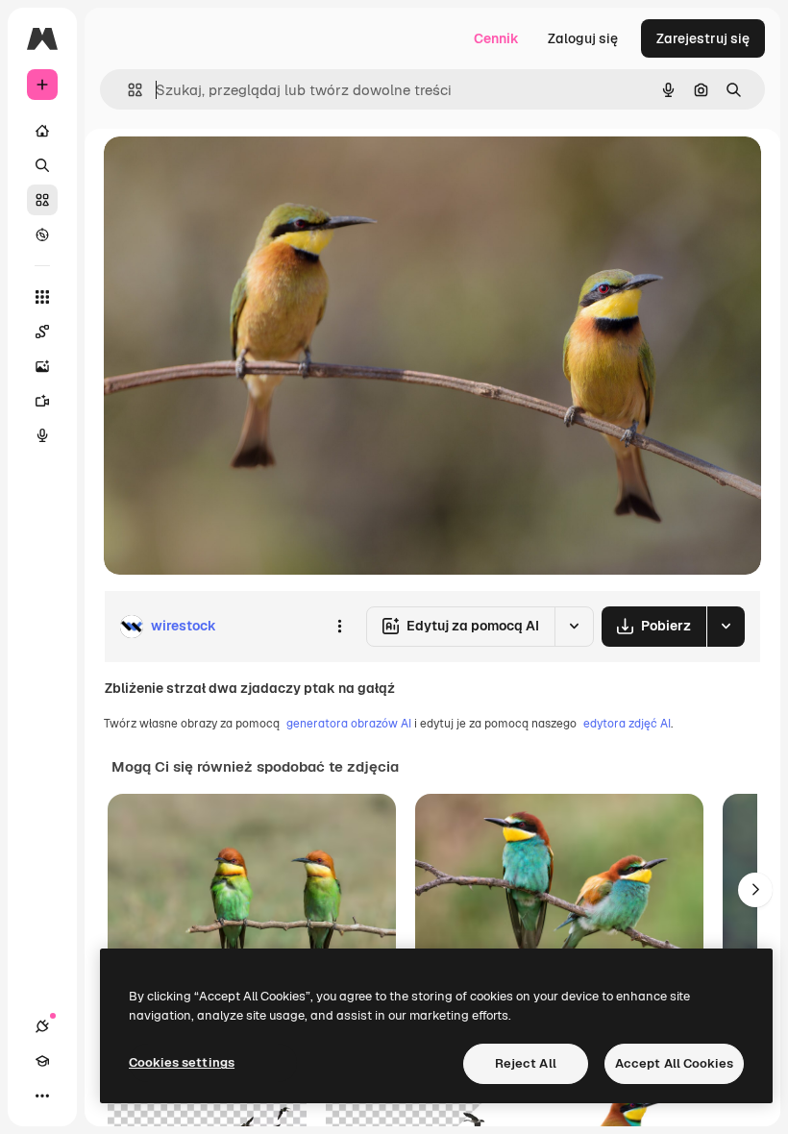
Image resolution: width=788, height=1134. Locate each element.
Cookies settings (181, 1062)
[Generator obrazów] (42, 366)
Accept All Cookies (674, 1063)
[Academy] (42, 1061)
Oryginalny (236, 172)
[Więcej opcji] (339, 626)
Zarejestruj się (703, 38)
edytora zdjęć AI (627, 723)
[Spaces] (42, 331)
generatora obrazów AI (348, 723)
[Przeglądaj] (42, 234)
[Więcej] (42, 1095)
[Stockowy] (42, 200)
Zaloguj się (583, 38)
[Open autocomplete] (127, 90)
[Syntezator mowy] (42, 435)
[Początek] (42, 130)
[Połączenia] (42, 1026)
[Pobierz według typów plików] (725, 626)
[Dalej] (755, 890)
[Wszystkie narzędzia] (42, 297)
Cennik (496, 38)
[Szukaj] (42, 165)
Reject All (525, 1063)
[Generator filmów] (42, 400)
